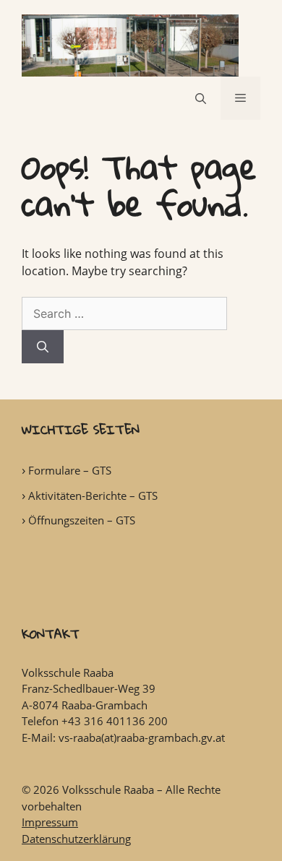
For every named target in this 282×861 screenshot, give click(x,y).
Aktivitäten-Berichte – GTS (93, 495)
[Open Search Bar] (201, 98)
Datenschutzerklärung (76, 838)
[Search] (43, 346)
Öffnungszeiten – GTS (81, 520)
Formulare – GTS (69, 470)
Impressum (50, 822)
